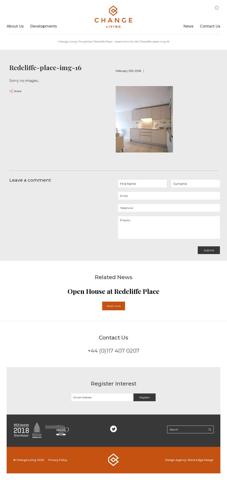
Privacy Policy (57, 460)
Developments (43, 26)
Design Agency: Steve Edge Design (189, 460)
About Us (15, 26)
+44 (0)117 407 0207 (113, 350)
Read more (114, 306)
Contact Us (210, 26)
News (188, 26)
